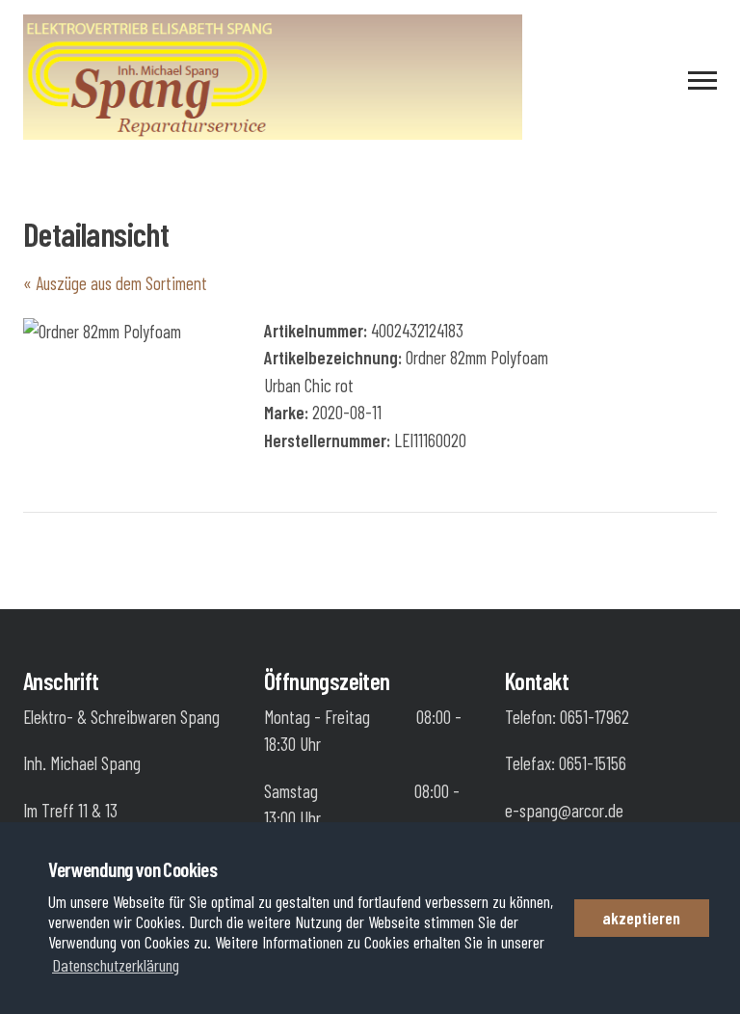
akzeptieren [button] (641, 917)
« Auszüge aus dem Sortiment (115, 283)
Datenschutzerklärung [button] (115, 964)
